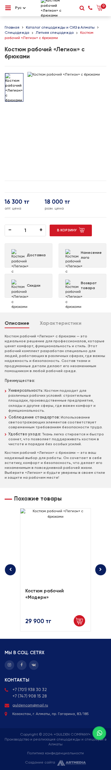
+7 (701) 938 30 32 (29, 690)
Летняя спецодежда (55, 33)
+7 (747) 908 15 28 (29, 696)
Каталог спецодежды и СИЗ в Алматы (60, 27)
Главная (12, 27)
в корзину (67, 230)
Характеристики (60, 323)
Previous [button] (10, 570)
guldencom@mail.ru (30, 705)
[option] (14, 87)
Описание (17, 323)
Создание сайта (40, 762)
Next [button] (100, 570)
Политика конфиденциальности (55, 753)
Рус (18, 8)
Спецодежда (17, 33)
